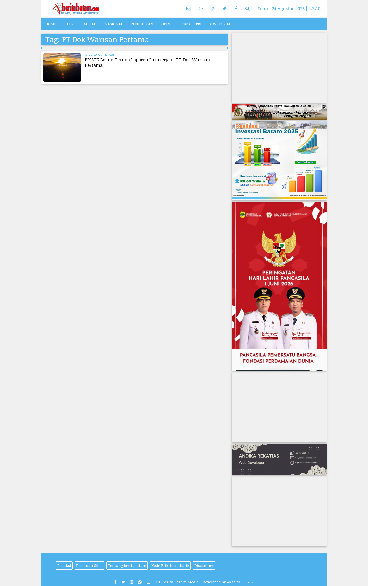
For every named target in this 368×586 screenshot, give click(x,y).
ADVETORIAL (220, 23)
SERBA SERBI (190, 23)
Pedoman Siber (89, 565)
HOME (50, 23)
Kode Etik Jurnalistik (170, 565)
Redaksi (64, 565)
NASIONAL (114, 23)
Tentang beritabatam (127, 565)
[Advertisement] (279, 68)
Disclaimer (204, 565)
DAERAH (90, 23)
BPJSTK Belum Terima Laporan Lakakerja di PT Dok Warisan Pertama (147, 62)
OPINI (166, 23)
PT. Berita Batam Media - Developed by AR (193, 581)
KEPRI (69, 23)
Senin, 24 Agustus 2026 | (290, 8)
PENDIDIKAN (142, 23)
